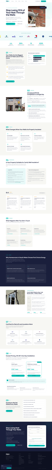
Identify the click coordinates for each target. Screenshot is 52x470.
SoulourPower (39, 462)
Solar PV (20, 455)
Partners (29, 457)
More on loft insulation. (18, 182)
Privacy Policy (40, 468)
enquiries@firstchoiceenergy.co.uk (42, 456)
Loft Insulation (20, 458)
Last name (38, 429)
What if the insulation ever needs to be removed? (30, 410)
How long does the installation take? (28, 404)
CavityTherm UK (40, 463)
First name (29, 429)
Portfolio (29, 456)
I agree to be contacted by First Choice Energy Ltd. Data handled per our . (36, 443)
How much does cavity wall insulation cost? (29, 400)
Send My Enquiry (36, 445)
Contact (29, 458)
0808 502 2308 (38, 1)
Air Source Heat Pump (21, 456)
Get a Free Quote (43, 1)
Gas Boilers (20, 457)
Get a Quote (18, 375)
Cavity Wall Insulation (21, 459)
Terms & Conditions (44, 468)
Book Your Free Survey (10, 23)
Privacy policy (8, 466)
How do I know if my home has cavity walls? (29, 402)
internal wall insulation (36, 172)
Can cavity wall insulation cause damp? (29, 406)
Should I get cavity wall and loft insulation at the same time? (32, 412)
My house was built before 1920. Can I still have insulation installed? (32, 408)
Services (12, 1)
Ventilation (20, 464)
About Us (29, 455)
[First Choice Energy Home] (8, 1)
